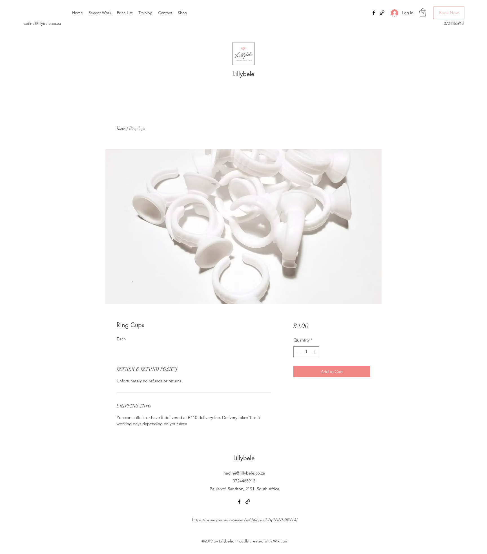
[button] (422, 12)
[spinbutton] (306, 352)
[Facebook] (374, 12)
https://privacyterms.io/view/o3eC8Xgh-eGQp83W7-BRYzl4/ (245, 519)
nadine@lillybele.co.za (42, 23)
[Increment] (314, 352)
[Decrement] (298, 352)
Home (121, 128)
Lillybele (243, 74)
